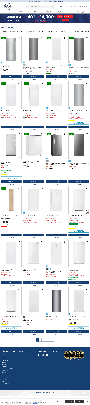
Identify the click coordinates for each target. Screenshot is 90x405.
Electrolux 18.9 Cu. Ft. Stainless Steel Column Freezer (11, 65)
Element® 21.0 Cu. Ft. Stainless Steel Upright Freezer (56, 163)
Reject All (70, 401)
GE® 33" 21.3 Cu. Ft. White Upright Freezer (31, 110)
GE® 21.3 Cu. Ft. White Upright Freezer (8, 110)
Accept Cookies (79, 401)
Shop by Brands (59, 12)
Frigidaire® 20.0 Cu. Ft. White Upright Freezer (32, 319)
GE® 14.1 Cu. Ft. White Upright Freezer (53, 110)
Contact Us (83, 12)
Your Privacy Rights (59, 401)
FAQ (3, 381)
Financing (73, 12)
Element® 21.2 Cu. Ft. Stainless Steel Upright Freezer (78, 163)
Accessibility (47, 397)
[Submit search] (52, 6)
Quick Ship (35, 12)
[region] (45, 402)
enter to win (65, 19)
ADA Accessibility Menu (55, 397)
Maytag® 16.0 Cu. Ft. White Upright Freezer (31, 269)
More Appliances (21, 12)
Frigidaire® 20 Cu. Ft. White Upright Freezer (31, 215)
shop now (60, 16)
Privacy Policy (41, 397)
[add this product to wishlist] (19, 38)
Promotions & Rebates (49, 12)
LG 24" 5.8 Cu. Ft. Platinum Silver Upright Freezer (55, 316)
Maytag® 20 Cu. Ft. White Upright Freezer (76, 215)
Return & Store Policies (7, 383)
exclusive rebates (68, 16)
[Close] (87, 401)
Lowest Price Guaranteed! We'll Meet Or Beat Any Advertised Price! (46, 1)
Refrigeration (13, 24)
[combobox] (16, 31)
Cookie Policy (35, 403)
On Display (29, 12)
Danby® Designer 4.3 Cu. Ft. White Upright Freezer (33, 161)
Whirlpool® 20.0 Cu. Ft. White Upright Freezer (9, 316)
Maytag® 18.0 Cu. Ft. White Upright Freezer (76, 269)
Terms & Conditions (34, 397)
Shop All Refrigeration (22, 24)
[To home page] (7, 6)
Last (52, 339)
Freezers (30, 24)
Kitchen (10, 12)
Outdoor (16, 12)
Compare (12, 79)
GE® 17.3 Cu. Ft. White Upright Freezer (53, 215)
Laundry (5, 12)
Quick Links (4, 379)
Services (67, 12)
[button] (58, 6)
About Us (78, 12)
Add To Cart (11, 76)
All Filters (5, 31)
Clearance (42, 12)
